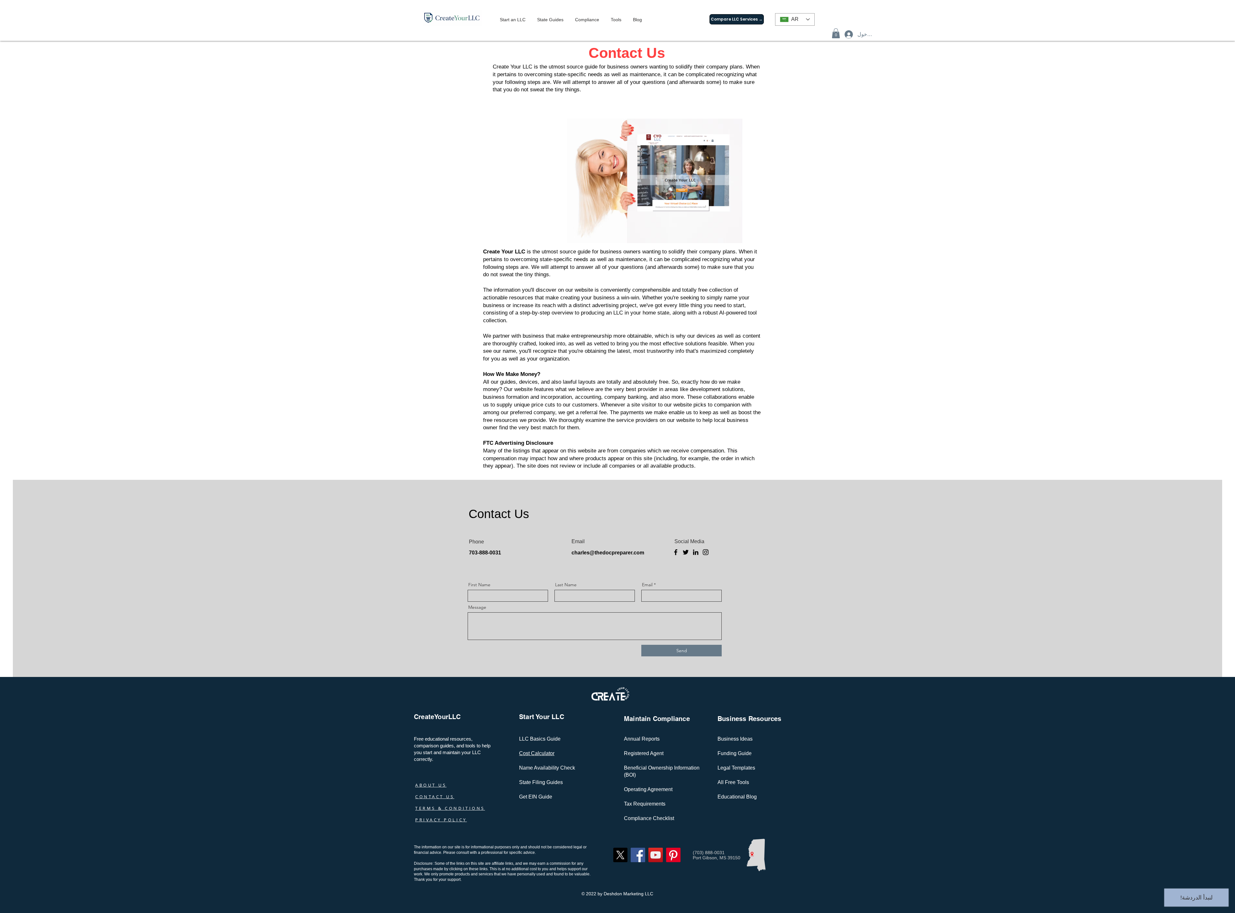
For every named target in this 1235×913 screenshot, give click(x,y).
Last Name (566, 584)
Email (647, 584)
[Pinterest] (673, 855)
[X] (620, 855)
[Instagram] (705, 552)
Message (477, 607)
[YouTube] (655, 855)
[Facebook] (676, 552)
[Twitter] (686, 552)
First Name (479, 584)
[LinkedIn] (696, 552)
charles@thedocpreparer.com (608, 552)
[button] (836, 33)
